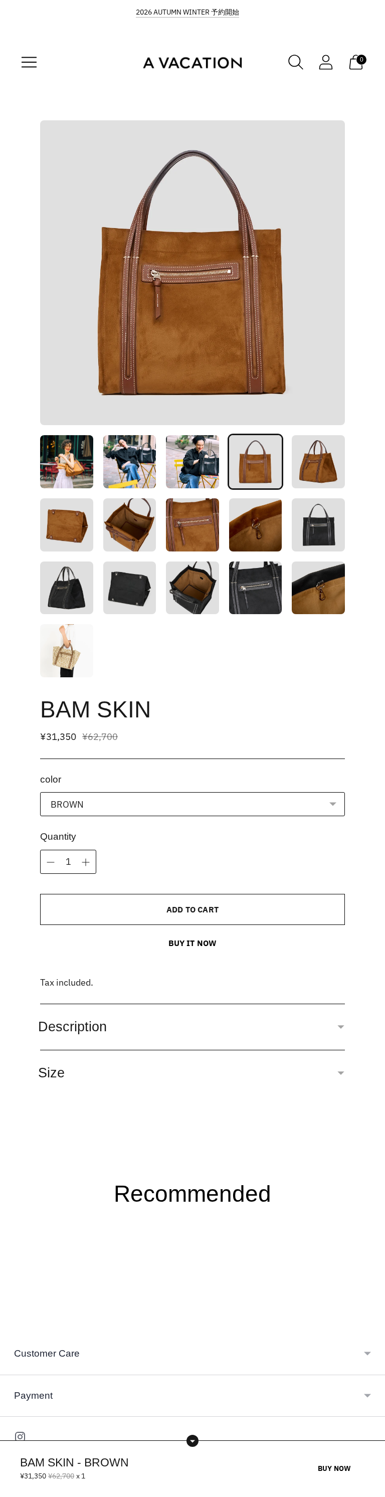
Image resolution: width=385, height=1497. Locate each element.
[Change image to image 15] (318, 588)
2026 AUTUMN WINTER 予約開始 (187, 12)
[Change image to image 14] (255, 588)
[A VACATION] (192, 62)
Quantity (58, 836)
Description (72, 1026)
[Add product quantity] (51, 862)
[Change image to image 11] (66, 588)
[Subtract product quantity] (86, 862)
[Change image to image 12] (129, 588)
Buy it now (192, 943)
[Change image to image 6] (66, 524)
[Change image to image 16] (66, 650)
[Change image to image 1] (66, 461)
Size (51, 1072)
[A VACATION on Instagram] (20, 1439)
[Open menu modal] (29, 62)
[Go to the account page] (326, 62)
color (50, 779)
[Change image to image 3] (192, 461)
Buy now (334, 1468)
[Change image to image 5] (318, 461)
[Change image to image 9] (255, 524)
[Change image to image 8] (192, 524)
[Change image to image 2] (129, 461)
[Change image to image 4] (255, 461)
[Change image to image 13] (192, 588)
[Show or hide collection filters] (192, 1441)
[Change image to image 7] (129, 524)
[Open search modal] (296, 62)
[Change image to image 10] (318, 524)
